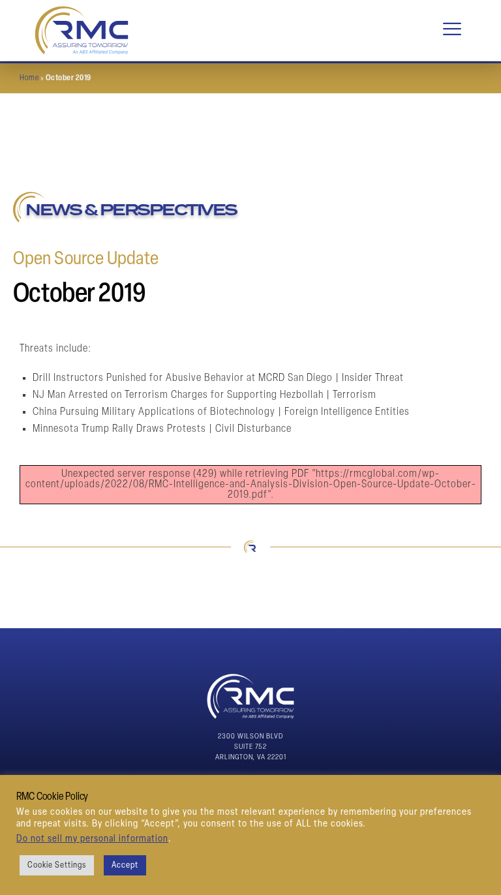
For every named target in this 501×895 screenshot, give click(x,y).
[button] (452, 30)
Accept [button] (125, 865)
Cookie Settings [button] (56, 865)
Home (29, 78)
